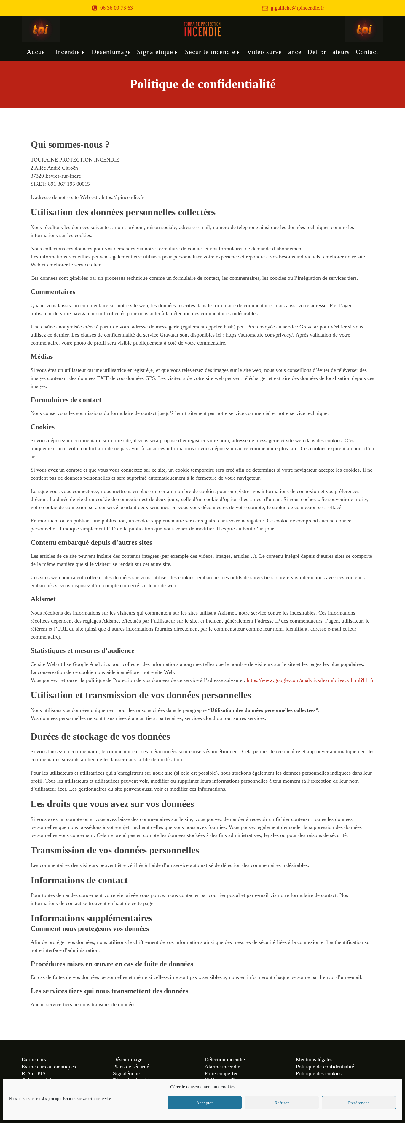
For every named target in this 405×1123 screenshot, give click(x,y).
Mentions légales (314, 1059)
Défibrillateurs (328, 52)
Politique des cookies (319, 1073)
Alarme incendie (222, 1067)
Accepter (204, 1102)
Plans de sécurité (131, 1067)
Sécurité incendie (210, 52)
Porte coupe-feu (222, 1073)
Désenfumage (111, 52)
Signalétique (155, 52)
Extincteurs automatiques (49, 1067)
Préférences (358, 1102)
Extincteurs (34, 1059)
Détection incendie (225, 1059)
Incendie (67, 52)
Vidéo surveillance (274, 52)
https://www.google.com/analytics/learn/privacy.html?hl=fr (310, 680)
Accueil (38, 52)
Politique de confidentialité (325, 1067)
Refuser (282, 1102)
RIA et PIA (34, 1073)
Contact (367, 52)
